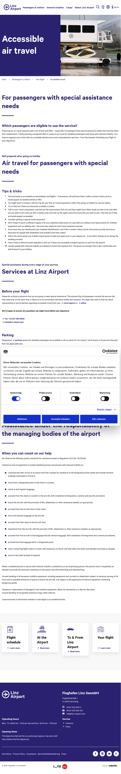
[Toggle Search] (97, 7)
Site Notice (6, 753)
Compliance (31, 753)
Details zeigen (104, 409)
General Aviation (55, 7)
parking (18, 340)
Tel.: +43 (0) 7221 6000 (14, 318)
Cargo (69, 7)
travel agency (69, 302)
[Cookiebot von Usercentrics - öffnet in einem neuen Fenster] (104, 351)
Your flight (40, 79)
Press (63, 753)
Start (4, 79)
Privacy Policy (19, 753)
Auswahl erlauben (60, 419)
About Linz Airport (84, 7)
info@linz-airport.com (14, 322)
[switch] (45, 398)
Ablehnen (22, 419)
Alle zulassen (99, 419)
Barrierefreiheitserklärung (49, 753)
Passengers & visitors (33, 7)
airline (83, 302)
